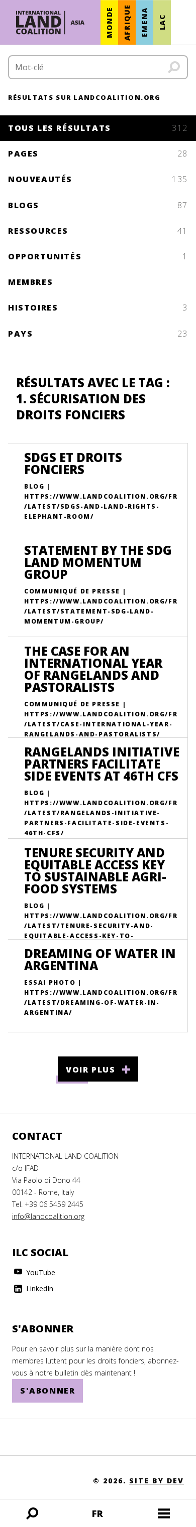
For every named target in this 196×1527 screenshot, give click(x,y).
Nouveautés (98, 179)
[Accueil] (50, 23)
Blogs (98, 205)
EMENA (144, 23)
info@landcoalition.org (48, 1216)
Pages (98, 153)
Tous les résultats (98, 127)
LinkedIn (38, 1288)
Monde (109, 22)
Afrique (127, 22)
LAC (162, 23)
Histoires (98, 307)
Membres (30, 281)
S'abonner (47, 1390)
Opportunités (98, 256)
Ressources (98, 230)
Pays (98, 333)
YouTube (39, 1272)
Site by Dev (156, 1480)
